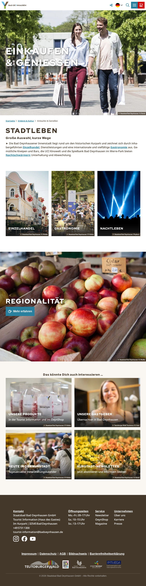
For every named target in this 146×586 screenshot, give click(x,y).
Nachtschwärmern (18, 155)
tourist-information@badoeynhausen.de (38, 532)
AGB (62, 553)
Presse (118, 523)
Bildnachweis (78, 553)
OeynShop (101, 519)
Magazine (101, 523)
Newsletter (102, 515)
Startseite (10, 121)
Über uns (119, 515)
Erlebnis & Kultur (26, 121)
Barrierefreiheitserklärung (107, 553)
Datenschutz (48, 553)
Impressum (29, 553)
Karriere (119, 519)
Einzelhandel (31, 147)
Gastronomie (118, 147)
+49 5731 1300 (21, 528)
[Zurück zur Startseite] (13, 5)
